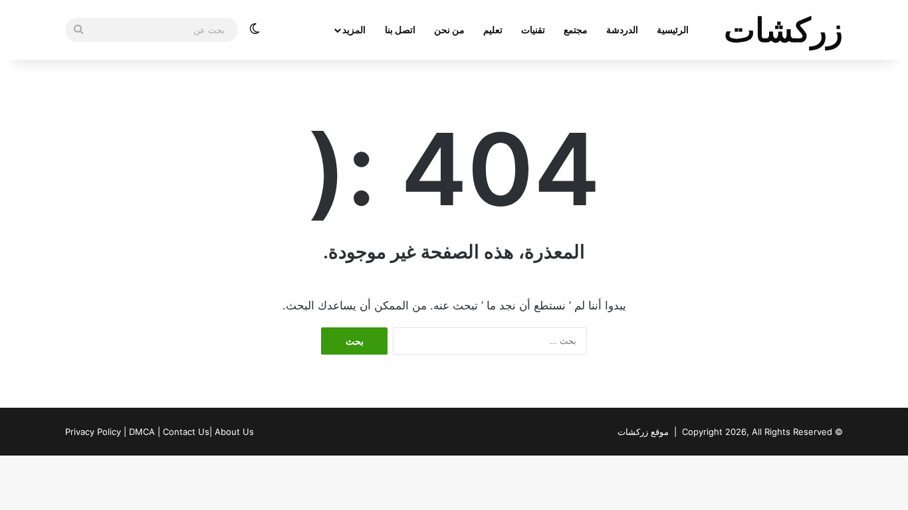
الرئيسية (673, 29)
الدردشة (622, 29)
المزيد (354, 29)
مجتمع (576, 29)
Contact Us (186, 431)
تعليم (493, 29)
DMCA (142, 431)
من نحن (449, 29)
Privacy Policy (93, 431)
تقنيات (533, 29)
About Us (234, 431)
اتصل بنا (400, 29)
